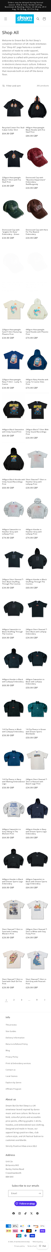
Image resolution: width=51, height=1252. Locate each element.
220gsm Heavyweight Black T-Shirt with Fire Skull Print (11, 179)
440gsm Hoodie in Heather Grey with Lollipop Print (34, 531)
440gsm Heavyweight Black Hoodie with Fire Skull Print (35, 129)
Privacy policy (19, 1246)
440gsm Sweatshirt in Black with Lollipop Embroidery (35, 681)
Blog (8, 1050)
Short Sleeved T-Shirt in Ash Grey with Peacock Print (36, 981)
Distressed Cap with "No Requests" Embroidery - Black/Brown (36, 284)
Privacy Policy (12, 1057)
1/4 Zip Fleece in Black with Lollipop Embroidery (13, 730)
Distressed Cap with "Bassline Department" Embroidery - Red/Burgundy (36, 180)
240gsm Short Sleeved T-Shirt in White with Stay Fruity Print (36, 931)
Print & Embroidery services (18, 1063)
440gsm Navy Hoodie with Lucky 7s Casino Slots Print (37, 381)
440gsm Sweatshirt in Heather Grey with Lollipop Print (11, 531)
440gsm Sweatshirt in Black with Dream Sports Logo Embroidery (36, 881)
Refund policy (38, 1242)
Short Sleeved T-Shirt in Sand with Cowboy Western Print (12, 931)
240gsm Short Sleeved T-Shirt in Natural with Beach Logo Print (36, 781)
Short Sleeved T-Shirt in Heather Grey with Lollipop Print (36, 481)
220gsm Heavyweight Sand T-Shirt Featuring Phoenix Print (12, 332)
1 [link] (6, 999)
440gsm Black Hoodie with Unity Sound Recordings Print (13, 481)
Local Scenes (11, 1076)
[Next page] (45, 1000)
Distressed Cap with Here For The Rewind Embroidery (37, 232)
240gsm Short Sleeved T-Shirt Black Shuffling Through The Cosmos (13, 581)
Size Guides (11, 1031)
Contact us (11, 1069)
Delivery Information (15, 1037)
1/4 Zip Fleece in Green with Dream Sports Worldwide (36, 731)
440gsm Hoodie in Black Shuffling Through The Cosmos (36, 581)
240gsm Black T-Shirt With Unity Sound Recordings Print (37, 431)
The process (11, 1024)
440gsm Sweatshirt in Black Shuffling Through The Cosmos (12, 631)
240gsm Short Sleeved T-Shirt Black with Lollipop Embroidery (36, 631)
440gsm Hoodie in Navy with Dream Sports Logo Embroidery (36, 831)
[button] (6, 19)
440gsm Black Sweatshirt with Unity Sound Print (13, 430)
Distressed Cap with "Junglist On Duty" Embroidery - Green (10, 232)
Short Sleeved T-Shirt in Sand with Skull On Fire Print (12, 981)
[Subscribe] (40, 1193)
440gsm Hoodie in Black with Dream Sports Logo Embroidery (12, 881)
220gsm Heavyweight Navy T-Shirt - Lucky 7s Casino (12, 381)
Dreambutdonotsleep (22, 1242)
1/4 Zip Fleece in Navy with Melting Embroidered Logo (13, 781)
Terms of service (33, 1246)
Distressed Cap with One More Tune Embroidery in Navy (13, 285)
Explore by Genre (13, 1082)
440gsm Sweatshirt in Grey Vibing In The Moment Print (11, 831)
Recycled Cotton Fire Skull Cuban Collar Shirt (13, 128)
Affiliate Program (13, 1089)
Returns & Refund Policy (17, 1044)
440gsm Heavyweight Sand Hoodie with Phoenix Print (37, 332)
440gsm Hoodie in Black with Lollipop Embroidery (13, 680)
